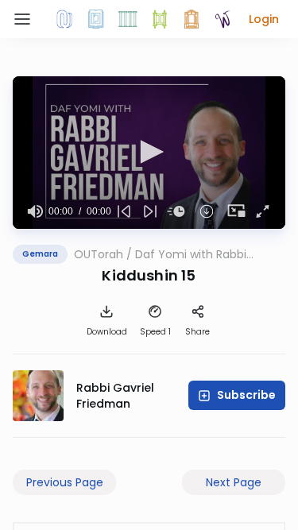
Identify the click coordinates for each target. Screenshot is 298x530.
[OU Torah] (64, 19)
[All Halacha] (128, 19)
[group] (35, 211)
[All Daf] (191, 19)
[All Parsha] (159, 19)
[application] (149, 152)
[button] (264, 19)
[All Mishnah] (96, 19)
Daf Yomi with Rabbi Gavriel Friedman (190, 254)
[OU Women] (223, 19)
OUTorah (98, 254)
